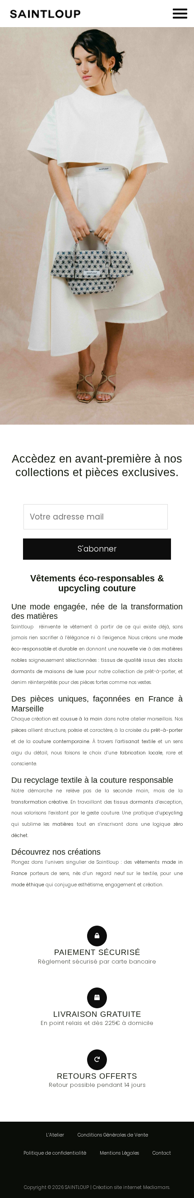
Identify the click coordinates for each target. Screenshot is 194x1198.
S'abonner (97, 548)
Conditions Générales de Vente (113, 1135)
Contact (161, 1153)
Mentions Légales (119, 1153)
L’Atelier (55, 1135)
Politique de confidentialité (54, 1153)
